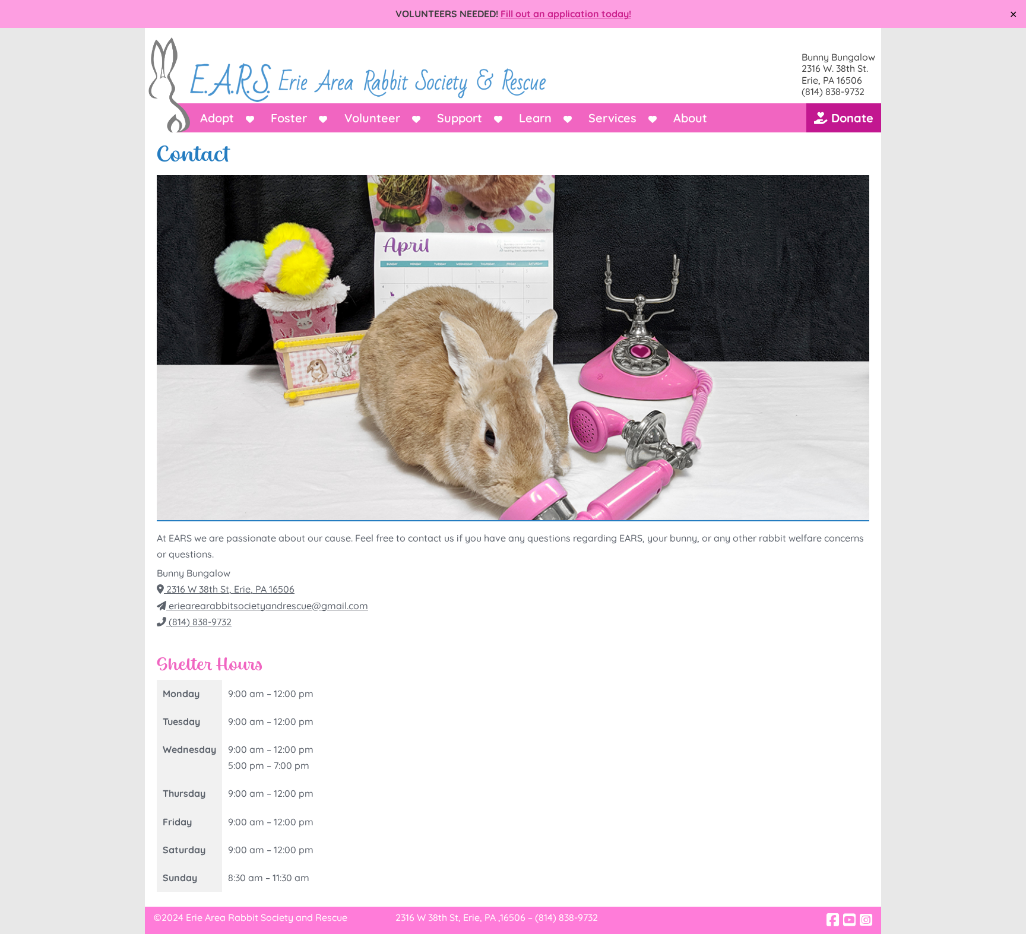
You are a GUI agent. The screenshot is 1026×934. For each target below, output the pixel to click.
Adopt (217, 117)
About (690, 117)
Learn (535, 117)
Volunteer (372, 117)
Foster (289, 117)
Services (612, 117)
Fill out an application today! (566, 14)
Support (459, 117)
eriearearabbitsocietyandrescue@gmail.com (267, 606)
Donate (850, 117)
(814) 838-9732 (199, 622)
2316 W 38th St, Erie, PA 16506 (229, 589)
